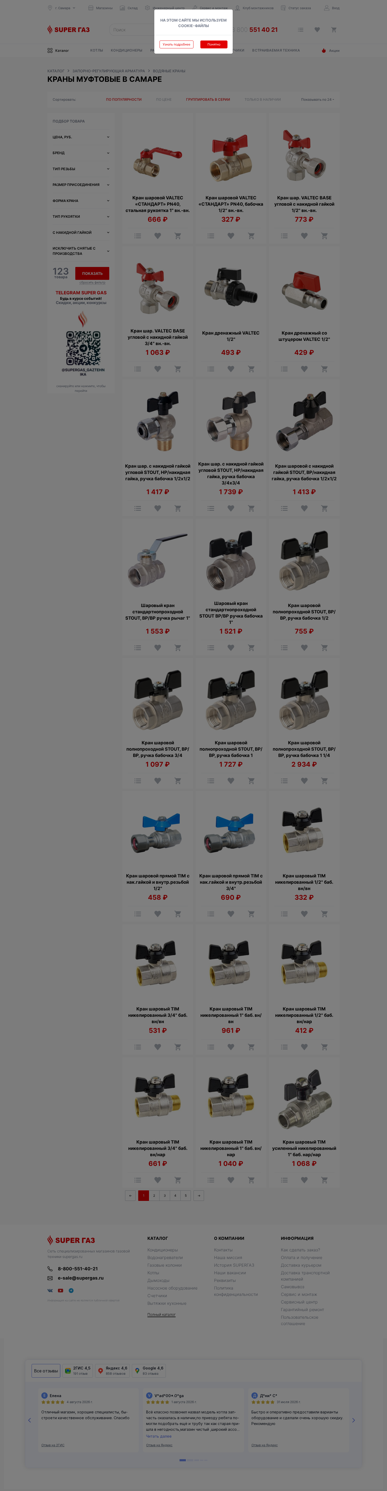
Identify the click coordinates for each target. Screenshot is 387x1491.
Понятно (213, 44)
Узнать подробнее (176, 44)
